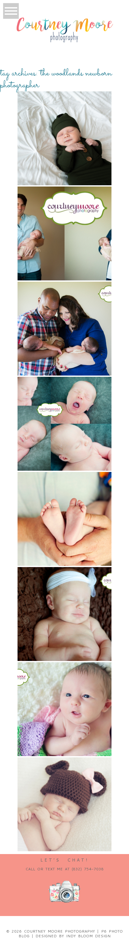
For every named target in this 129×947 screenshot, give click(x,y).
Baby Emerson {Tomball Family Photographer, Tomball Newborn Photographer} (64, 496)
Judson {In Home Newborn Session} (64, 107)
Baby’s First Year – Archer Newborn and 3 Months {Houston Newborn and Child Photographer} (64, 401)
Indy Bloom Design (88, 936)
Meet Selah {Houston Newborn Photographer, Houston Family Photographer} (64, 782)
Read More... (36, 143)
